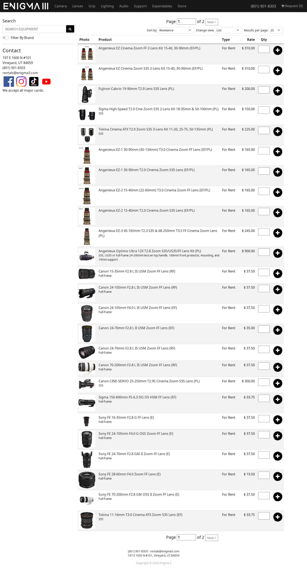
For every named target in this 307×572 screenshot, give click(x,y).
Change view (205, 30)
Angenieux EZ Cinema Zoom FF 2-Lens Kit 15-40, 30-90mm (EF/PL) (149, 48)
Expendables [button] (162, 6)
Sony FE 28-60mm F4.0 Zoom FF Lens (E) (130, 474)
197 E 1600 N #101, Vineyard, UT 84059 (153, 555)
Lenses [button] (77, 6)
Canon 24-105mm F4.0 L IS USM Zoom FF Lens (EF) (138, 307)
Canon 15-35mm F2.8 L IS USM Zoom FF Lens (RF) (137, 271)
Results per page (256, 30)
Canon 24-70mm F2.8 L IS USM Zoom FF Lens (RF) (137, 348)
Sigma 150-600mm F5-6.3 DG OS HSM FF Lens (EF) (137, 397)
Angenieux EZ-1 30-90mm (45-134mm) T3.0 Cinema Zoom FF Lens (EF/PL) (155, 149)
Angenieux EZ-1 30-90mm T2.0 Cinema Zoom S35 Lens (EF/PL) (147, 170)
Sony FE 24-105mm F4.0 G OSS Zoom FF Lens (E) (136, 433)
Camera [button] (61, 6)
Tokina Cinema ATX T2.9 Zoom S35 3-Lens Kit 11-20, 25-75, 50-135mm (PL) (156, 129)
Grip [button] (92, 6)
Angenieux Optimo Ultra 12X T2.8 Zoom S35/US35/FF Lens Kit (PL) (150, 251)
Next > (211, 22)
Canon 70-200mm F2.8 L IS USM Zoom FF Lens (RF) (138, 365)
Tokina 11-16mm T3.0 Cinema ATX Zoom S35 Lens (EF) (140, 514)
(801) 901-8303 (263, 6)
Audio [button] (123, 6)
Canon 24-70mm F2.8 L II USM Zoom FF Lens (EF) (136, 328)
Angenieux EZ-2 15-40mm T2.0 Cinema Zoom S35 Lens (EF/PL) (147, 210)
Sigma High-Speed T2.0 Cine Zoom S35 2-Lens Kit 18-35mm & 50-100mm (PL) (158, 109)
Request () (293, 6)
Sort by (152, 30)
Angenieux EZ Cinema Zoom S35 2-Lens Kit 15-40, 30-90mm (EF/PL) (151, 68)
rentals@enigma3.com (20, 72)
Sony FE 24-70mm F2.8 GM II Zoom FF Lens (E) (134, 454)
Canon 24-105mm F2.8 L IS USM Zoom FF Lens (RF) (138, 287)
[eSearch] (70, 29)
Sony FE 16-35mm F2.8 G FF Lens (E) (126, 417)
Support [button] (140, 6)
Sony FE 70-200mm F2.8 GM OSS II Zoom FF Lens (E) (139, 494)
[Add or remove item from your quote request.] (277, 50)
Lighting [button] (107, 6)
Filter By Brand (22, 37)
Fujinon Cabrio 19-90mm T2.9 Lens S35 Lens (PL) (136, 88)
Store (182, 6)
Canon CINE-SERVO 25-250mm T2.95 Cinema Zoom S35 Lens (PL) (149, 381)
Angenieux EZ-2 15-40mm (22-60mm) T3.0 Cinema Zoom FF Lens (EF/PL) (154, 190)
